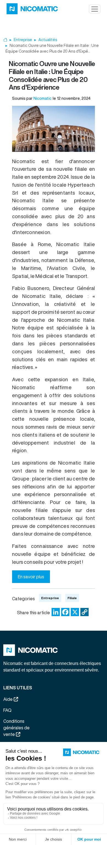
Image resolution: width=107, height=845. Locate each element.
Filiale (72, 598)
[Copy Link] (84, 611)
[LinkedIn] (56, 611)
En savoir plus (31, 576)
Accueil (5, 40)
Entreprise (23, 40)
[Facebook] (65, 611)
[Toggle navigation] (94, 9)
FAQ (7, 710)
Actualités (47, 40)
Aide (8, 699)
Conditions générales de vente (16, 727)
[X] (75, 611)
